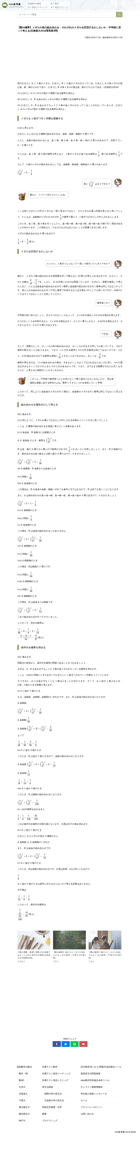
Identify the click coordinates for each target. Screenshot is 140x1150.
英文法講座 (47, 1086)
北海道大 (22, 1093)
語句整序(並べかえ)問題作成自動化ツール (101, 1066)
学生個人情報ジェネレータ (94, 1093)
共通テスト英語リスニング (55, 1080)
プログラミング (49, 1120)
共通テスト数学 (49, 1066)
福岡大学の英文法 (52, 1093)
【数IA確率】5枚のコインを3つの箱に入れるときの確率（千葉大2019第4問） (69, 955)
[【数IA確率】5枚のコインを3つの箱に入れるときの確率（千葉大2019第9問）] (105, 940)
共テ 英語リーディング (37, 7)
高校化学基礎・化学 (52, 1107)
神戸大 (21, 1120)
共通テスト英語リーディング (56, 1073)
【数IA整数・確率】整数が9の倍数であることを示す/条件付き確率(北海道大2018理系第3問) (34, 955)
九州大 (21, 1086)
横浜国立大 (23, 1113)
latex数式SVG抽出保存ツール (95, 1080)
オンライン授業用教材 (92, 1086)
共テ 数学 (55, 3)
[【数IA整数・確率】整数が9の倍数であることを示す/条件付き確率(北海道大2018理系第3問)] (34, 940)
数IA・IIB (22, 1073)
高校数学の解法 (34, 3)
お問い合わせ (87, 1113)
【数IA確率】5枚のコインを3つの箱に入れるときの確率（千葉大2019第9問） (105, 955)
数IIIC (20, 1080)
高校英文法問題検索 (90, 1073)
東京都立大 (23, 1107)
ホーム (84, 1100)
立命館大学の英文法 (53, 1100)
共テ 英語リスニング (59, 7)
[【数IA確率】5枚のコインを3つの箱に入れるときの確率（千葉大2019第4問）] (69, 940)
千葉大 (21, 1100)
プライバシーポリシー (92, 1107)
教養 (44, 1113)
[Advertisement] (70, 60)
